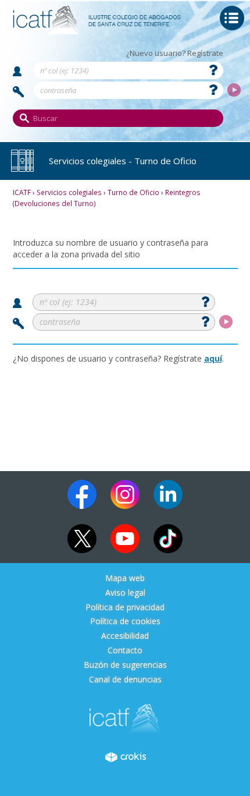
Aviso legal (125, 593)
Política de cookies (125, 622)
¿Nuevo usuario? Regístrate (174, 53)
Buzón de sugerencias (125, 665)
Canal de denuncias (125, 680)
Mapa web (125, 578)
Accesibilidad (125, 636)
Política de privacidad (125, 608)
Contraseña (18, 91)
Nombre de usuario (17, 71)
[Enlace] (97, 30)
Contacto (125, 651)
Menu (232, 18)
